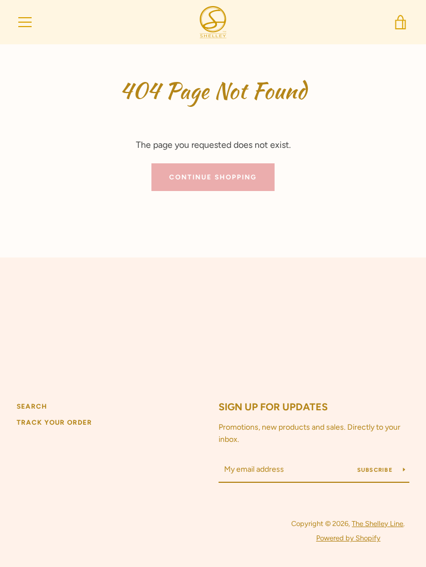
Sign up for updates (273, 407)
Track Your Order (54, 422)
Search (32, 406)
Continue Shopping (213, 177)
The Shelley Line (377, 523)
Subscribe (376, 469)
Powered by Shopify (348, 538)
